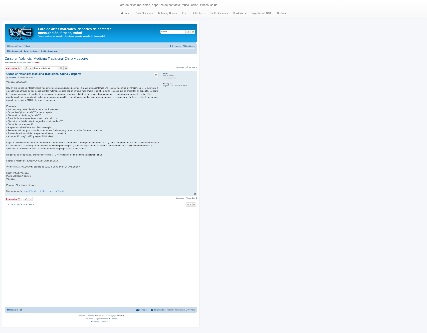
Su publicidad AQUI (260, 13)
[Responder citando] (156, 75)
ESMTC (166, 73)
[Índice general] (22, 33)
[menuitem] (26, 46)
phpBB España (111, 319)
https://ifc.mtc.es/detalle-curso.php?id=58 (44, 191)
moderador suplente (25, 62)
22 (172, 84)
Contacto (281, 13)
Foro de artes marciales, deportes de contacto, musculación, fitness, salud (168, 4)
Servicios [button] (238, 13)
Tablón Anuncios (218, 13)
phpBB (93, 316)
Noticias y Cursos (167, 13)
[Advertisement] (101, 257)
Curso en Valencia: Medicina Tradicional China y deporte (46, 58)
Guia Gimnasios (144, 13)
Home (126, 13)
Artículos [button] (197, 13)
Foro (184, 13)
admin (37, 62)
